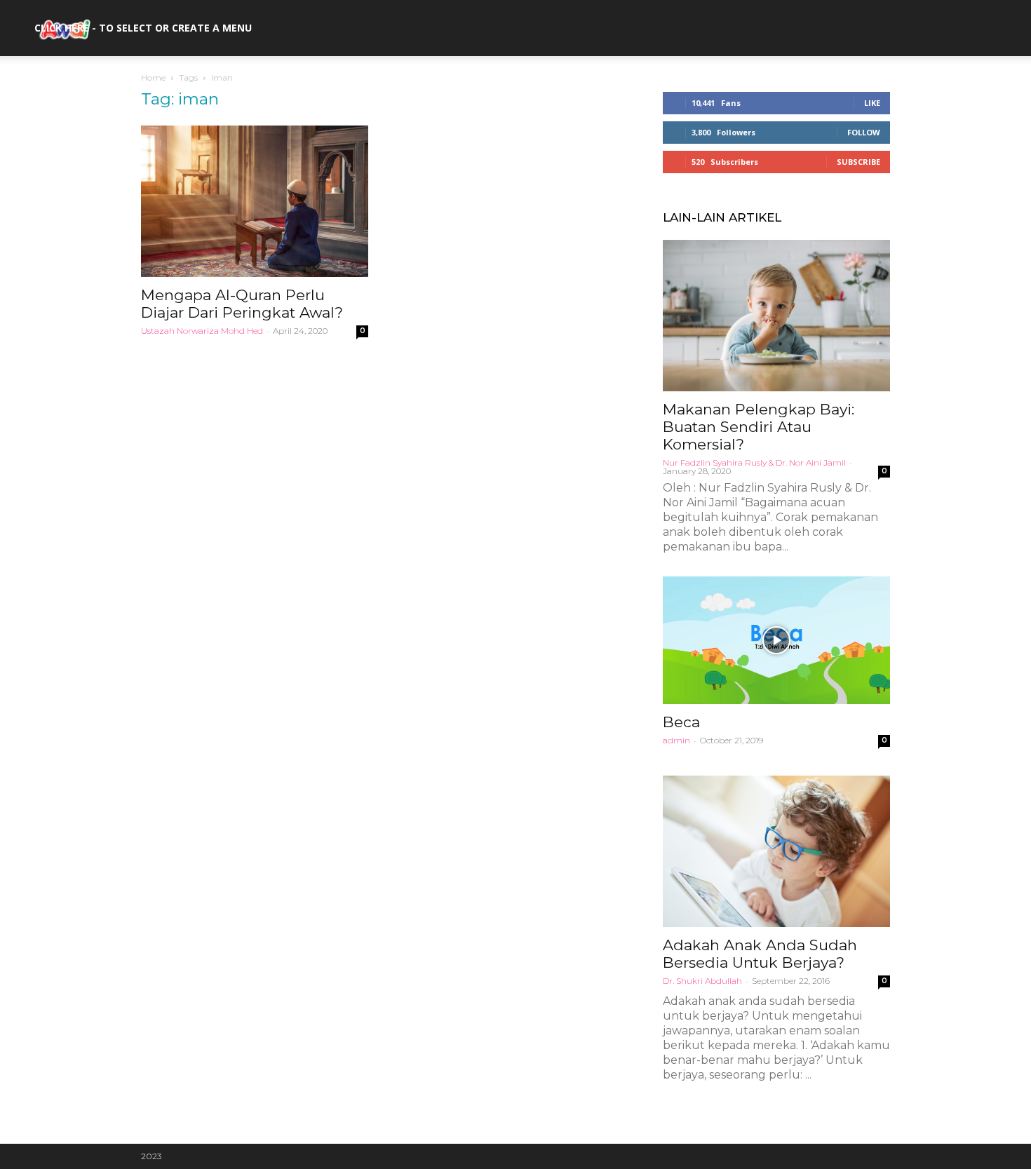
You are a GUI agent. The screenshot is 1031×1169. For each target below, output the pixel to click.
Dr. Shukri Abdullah (702, 980)
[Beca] (776, 640)
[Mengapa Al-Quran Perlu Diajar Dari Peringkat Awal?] (254, 201)
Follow (863, 132)
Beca (681, 722)
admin (676, 740)
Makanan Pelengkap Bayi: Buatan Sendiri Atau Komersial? (758, 426)
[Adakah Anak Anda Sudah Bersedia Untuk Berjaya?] (776, 851)
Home (153, 77)
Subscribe (858, 161)
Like (872, 102)
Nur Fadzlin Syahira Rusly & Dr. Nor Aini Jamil (754, 462)
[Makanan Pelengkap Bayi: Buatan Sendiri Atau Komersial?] (776, 315)
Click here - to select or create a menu (143, 27)
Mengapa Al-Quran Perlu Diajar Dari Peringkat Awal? (242, 303)
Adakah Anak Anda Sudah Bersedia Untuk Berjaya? (760, 953)
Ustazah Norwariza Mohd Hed (202, 330)
